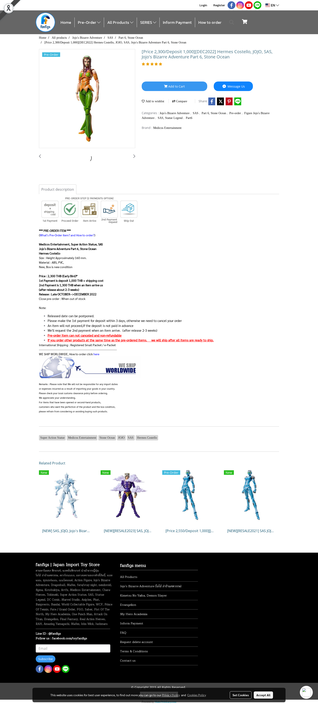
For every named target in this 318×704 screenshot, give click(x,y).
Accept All (263, 695)
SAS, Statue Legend (170, 118)
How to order (210, 22)
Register (219, 5)
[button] (231, 22)
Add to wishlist (154, 101)
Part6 (189, 118)
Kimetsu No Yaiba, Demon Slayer (143, 595)
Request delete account (136, 642)
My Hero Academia (133, 614)
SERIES (146, 22)
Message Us (236, 86)
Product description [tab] (57, 189)
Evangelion (128, 604)
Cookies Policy (196, 695)
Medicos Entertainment (167, 128)
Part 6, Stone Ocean (214, 113)
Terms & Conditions (134, 651)
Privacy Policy (171, 695)
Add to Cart (176, 86)
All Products (118, 22)
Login (203, 5)
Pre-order (235, 113)
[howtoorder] (90, 367)
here (96, 354)
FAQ (123, 632)
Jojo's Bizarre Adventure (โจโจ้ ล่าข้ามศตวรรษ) (150, 586)
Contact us (128, 660)
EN (273, 5)
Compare (181, 101)
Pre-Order (87, 22)
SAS (196, 113)
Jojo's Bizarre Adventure (175, 113)
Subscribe (45, 659)
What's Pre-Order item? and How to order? (67, 235)
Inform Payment (177, 22)
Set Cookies (241, 695)
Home (66, 22)
